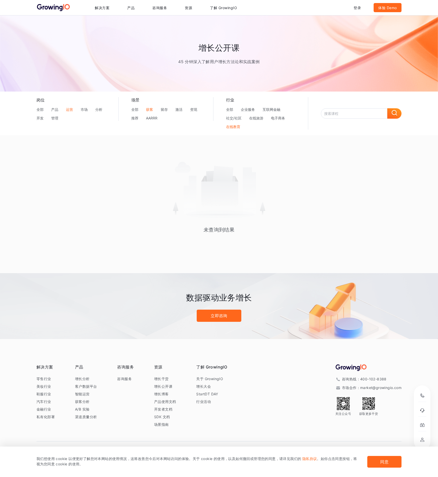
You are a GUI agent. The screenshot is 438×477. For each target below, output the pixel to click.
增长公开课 (163, 386)
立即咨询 (219, 315)
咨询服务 (159, 8)
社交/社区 (234, 118)
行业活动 (203, 401)
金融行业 (43, 409)
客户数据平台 (86, 386)
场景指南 (161, 424)
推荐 (134, 118)
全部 (40, 109)
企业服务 (248, 109)
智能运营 (82, 394)
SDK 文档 (162, 417)
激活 (178, 109)
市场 (84, 109)
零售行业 (43, 379)
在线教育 (233, 127)
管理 (54, 118)
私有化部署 (45, 417)
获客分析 (82, 401)
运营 (69, 109)
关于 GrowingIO (209, 379)
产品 (54, 109)
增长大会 (203, 386)
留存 (164, 109)
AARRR (151, 118)
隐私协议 (309, 458)
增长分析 (82, 379)
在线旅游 (256, 118)
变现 (193, 109)
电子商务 (278, 118)
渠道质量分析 (86, 417)
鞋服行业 (43, 394)
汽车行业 (43, 401)
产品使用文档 (165, 401)
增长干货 (161, 379)
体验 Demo (387, 8)
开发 (40, 118)
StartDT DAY (207, 394)
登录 (357, 8)
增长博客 (161, 394)
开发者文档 (163, 409)
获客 (149, 109)
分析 (98, 109)
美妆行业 (43, 386)
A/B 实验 (82, 409)
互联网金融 (271, 109)
